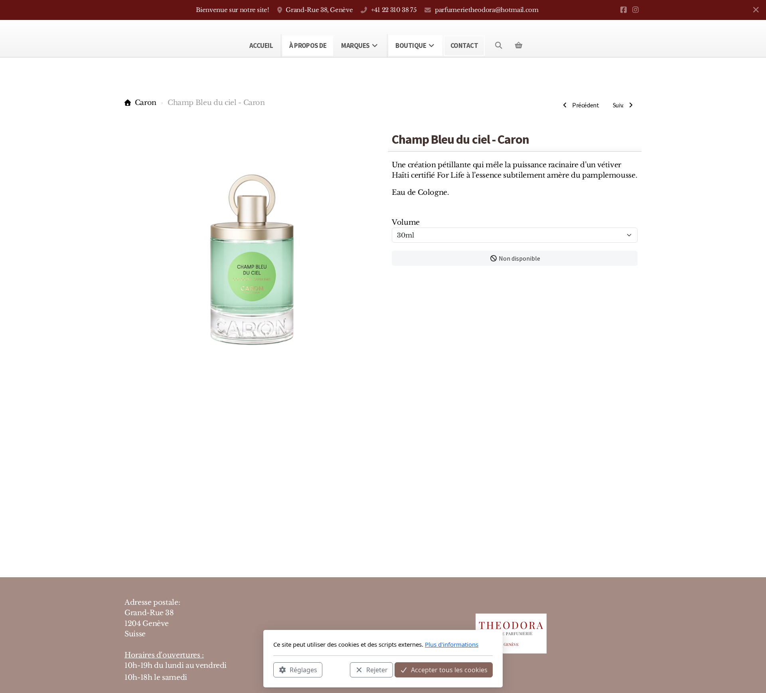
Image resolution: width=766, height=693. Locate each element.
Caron (145, 102)
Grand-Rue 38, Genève (319, 10)
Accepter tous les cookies (449, 669)
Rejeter (377, 669)
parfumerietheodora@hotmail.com (486, 10)
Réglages (303, 669)
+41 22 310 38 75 (394, 10)
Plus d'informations (451, 644)
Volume (406, 222)
